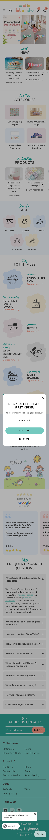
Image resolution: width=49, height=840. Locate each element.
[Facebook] (20, 439)
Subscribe (24, 430)
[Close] (43, 398)
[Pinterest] (27, 439)
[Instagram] (24, 439)
